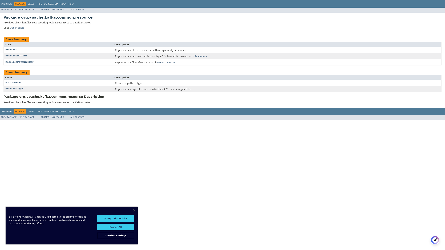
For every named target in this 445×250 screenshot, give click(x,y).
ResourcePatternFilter (19, 62)
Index (63, 4)
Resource (11, 49)
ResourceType (14, 88)
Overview (6, 4)
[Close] (134, 210)
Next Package (27, 10)
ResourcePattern (16, 55)
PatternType (13, 82)
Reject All (116, 227)
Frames (45, 10)
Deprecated (51, 4)
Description (17, 27)
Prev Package (9, 10)
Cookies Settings (116, 235)
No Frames (58, 10)
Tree (39, 4)
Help (71, 4)
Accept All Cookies (116, 218)
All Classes (77, 10)
